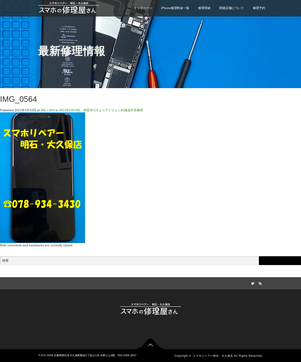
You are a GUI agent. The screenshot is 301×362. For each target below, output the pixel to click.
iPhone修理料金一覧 (175, 8)
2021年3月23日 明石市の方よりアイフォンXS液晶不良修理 (101, 110)
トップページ (143, 8)
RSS (259, 282)
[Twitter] (252, 282)
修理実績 (204, 8)
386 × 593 (48, 110)
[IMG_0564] (42, 177)
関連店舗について (231, 8)
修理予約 (259, 8)
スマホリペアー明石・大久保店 (213, 355)
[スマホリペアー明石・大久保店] (68, 7)
